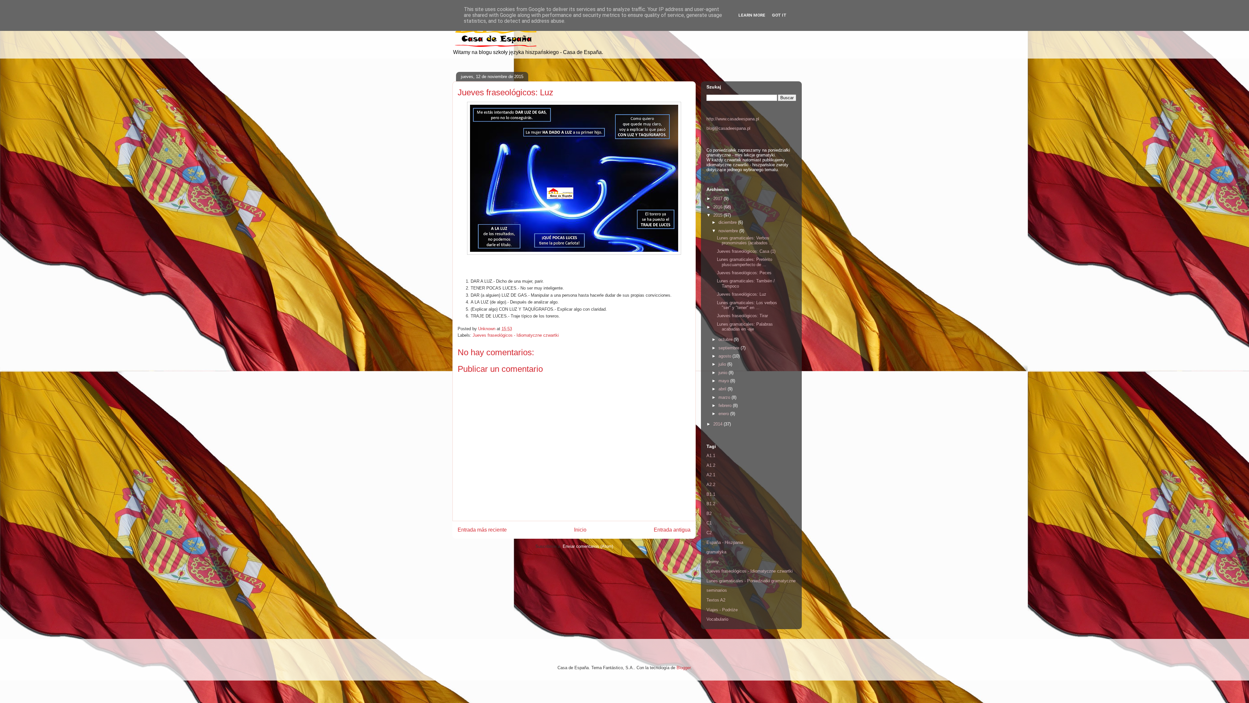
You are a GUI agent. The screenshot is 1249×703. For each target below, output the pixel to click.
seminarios (716, 590)
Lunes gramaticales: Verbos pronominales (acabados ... (745, 241)
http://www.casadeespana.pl (732, 118)
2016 (718, 207)
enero (724, 413)
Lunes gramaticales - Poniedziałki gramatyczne (751, 580)
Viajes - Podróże (722, 609)
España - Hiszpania (724, 542)
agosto (725, 356)
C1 (709, 522)
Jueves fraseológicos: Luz (741, 294)
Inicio (580, 530)
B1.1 (710, 494)
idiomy (712, 561)
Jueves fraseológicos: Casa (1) (746, 251)
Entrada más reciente (482, 530)
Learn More (751, 15)
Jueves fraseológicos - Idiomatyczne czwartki (516, 335)
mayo (724, 380)
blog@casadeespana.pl (728, 128)
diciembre (728, 222)
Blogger (684, 667)
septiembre (730, 347)
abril (723, 388)
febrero (726, 405)
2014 (718, 424)
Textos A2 (715, 600)
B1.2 (710, 503)
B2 (709, 513)
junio (724, 372)
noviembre (729, 230)
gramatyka (716, 551)
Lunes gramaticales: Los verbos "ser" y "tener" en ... (747, 305)
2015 (718, 215)
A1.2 (710, 465)
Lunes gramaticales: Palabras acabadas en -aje (745, 327)
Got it (779, 15)
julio (723, 364)
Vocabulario (717, 619)
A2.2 (710, 484)
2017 (718, 198)
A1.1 (710, 455)
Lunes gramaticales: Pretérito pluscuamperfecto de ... (744, 262)
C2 (709, 532)
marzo (725, 397)
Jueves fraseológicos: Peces (744, 272)
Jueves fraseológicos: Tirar (742, 315)
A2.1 (710, 474)
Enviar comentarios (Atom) (588, 546)
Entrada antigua (672, 530)
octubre (726, 339)
